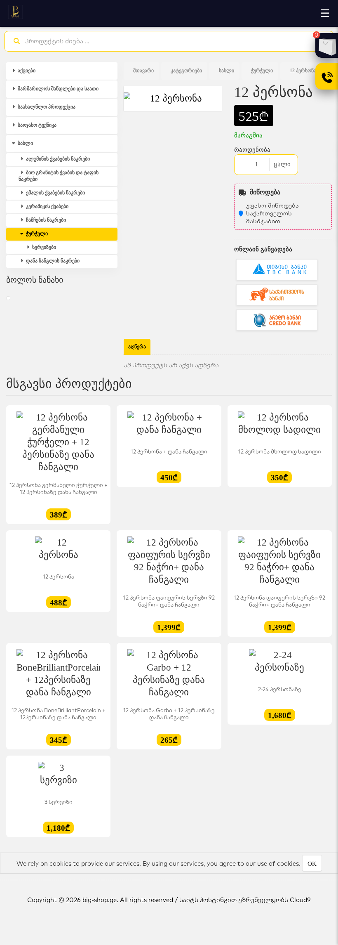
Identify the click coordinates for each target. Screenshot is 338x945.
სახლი (24, 143)
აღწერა (137, 347)
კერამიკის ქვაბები (46, 206)
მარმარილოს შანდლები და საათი (57, 89)
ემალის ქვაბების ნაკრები (55, 193)
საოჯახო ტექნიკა (36, 125)
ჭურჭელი (36, 233)
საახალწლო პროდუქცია (45, 107)
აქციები (25, 70)
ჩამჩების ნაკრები (45, 220)
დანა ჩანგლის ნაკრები (52, 261)
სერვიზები (43, 247)
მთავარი (143, 70)
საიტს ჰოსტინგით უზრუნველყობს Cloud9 (245, 900)
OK (312, 863)
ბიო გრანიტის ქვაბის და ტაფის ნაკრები (59, 176)
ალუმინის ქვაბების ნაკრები (57, 159)
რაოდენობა (252, 149)
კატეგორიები (186, 70)
